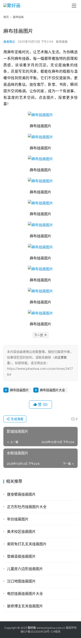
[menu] (74, 6)
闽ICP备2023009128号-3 (36, 631)
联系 (58, 631)
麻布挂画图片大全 (52, 390)
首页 (6, 17)
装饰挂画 (62, 41)
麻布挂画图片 (19, 390)
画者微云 (9, 41)
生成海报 (16, 419)
